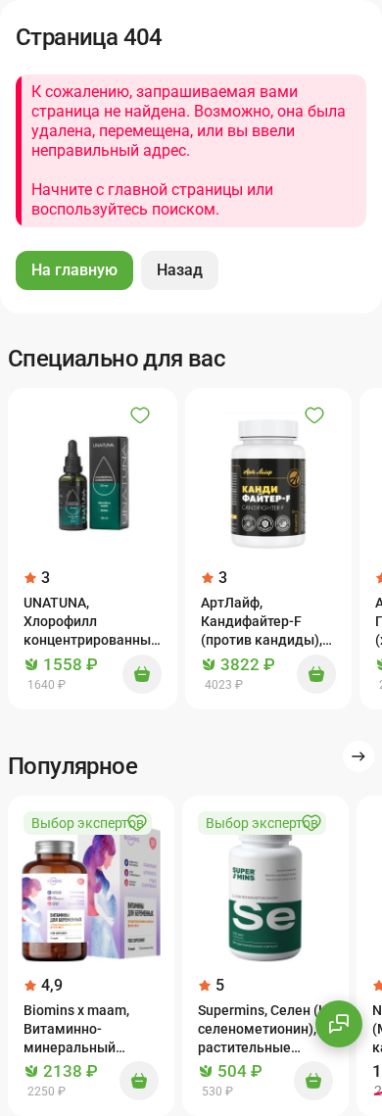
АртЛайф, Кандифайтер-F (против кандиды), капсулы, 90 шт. (261, 623)
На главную (74, 270)
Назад (180, 270)
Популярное (72, 766)
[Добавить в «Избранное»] (140, 415)
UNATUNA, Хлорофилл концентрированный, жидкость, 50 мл (93, 623)
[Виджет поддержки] (338, 1023)
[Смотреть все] (358, 756)
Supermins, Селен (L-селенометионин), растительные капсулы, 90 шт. (264, 1030)
